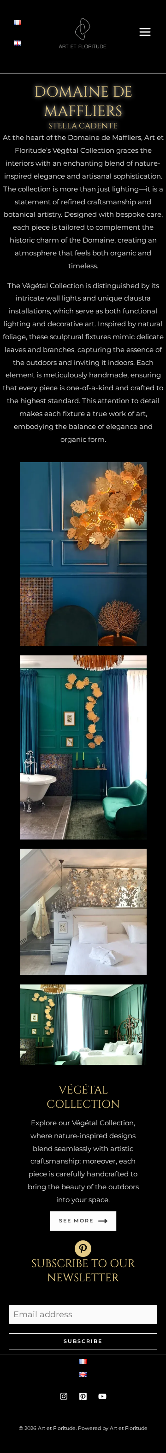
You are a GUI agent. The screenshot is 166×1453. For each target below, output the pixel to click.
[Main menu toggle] (145, 32)
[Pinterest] (83, 1396)
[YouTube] (102, 1396)
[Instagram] (63, 1396)
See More (76, 1220)
